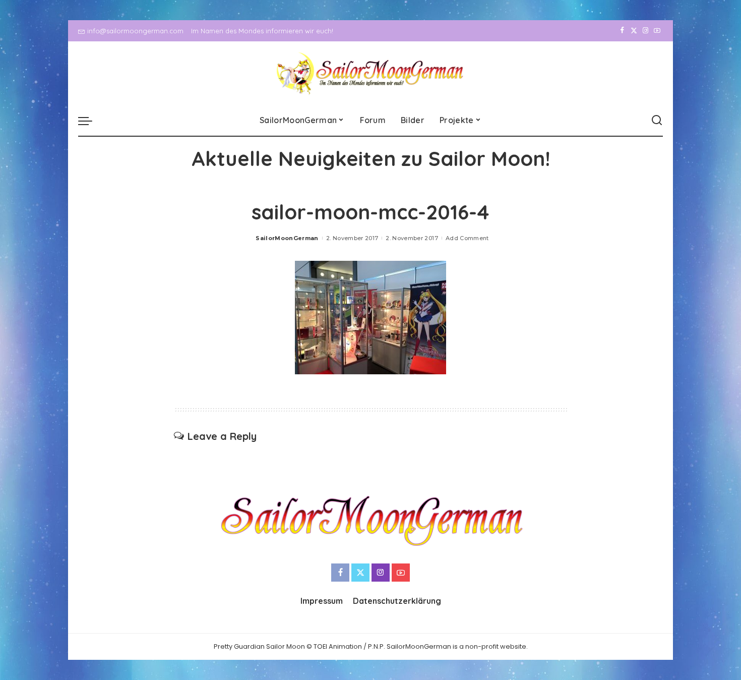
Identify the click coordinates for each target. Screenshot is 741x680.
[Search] (657, 120)
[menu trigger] (90, 120)
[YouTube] (657, 31)
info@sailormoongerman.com (135, 31)
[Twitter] (634, 31)
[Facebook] (622, 31)
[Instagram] (645, 31)
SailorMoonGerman (287, 238)
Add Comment (467, 238)
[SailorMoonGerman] (370, 73)
